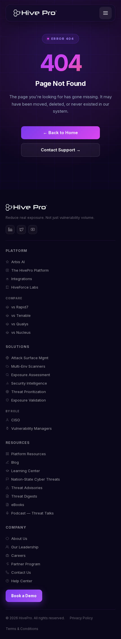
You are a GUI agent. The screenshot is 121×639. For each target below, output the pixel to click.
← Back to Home (60, 132)
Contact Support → (60, 149)
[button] (105, 13)
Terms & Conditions (22, 629)
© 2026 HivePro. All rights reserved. (35, 618)
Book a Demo (24, 596)
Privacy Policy (81, 618)
